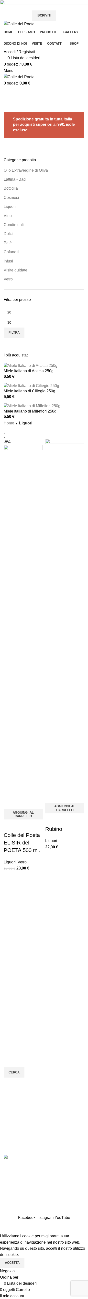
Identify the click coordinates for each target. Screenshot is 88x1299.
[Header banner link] (44, 649)
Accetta (12, 1263)
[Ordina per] (6, 1227)
